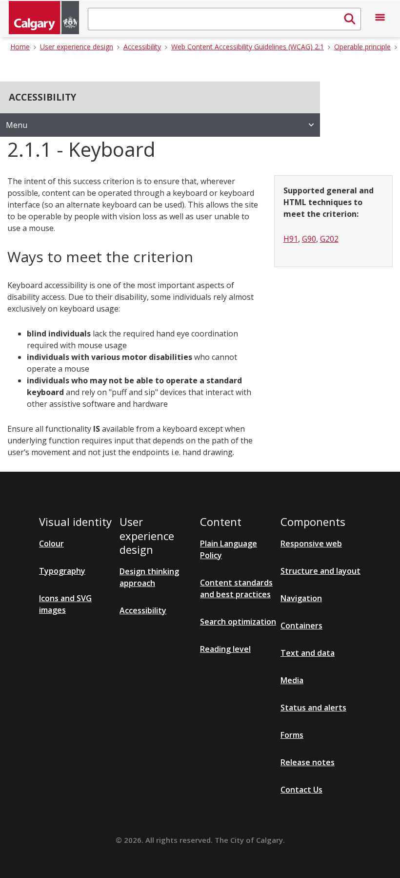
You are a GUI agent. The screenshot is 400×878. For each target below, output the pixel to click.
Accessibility (142, 46)
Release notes (307, 762)
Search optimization (238, 621)
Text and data (307, 653)
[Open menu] (380, 19)
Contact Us (301, 789)
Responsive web (311, 543)
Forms (291, 735)
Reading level (225, 649)
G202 (329, 238)
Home (20, 46)
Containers (301, 625)
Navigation (301, 598)
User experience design (76, 46)
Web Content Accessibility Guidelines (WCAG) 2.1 (247, 46)
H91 (290, 238)
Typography (62, 570)
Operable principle (362, 46)
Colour (51, 543)
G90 (309, 238)
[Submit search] (350, 19)
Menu (16, 125)
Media (291, 680)
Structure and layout (320, 570)
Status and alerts (313, 707)
